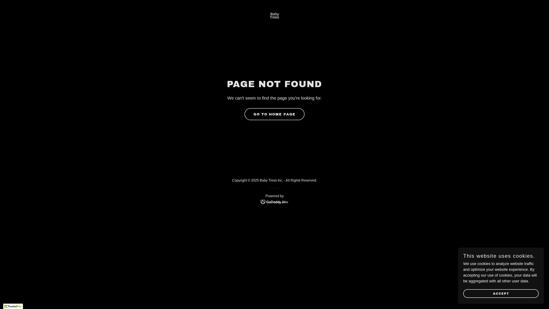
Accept (501, 293)
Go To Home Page (274, 114)
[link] (274, 16)
